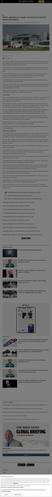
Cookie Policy (15, 483)
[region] (26, 485)
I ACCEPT (6, 494)
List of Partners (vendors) (6, 491)
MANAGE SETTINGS (17, 494)
